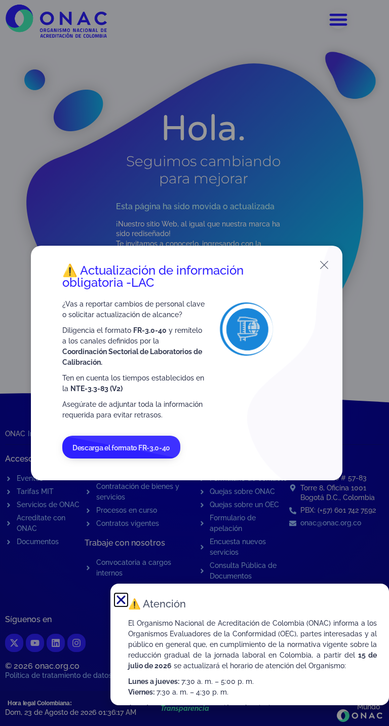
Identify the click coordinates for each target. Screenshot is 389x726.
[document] (194, 363)
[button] (121, 600)
